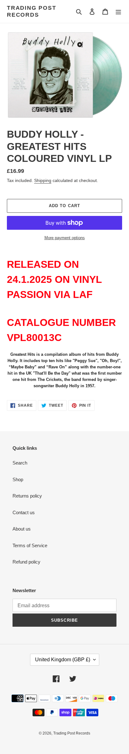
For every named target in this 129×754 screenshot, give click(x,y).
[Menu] (118, 11)
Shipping (42, 180)
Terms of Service (30, 545)
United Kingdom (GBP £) (62, 659)
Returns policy (27, 495)
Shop (18, 479)
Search (20, 462)
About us (22, 528)
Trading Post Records (31, 11)
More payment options (64, 237)
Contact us (24, 512)
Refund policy (26, 561)
